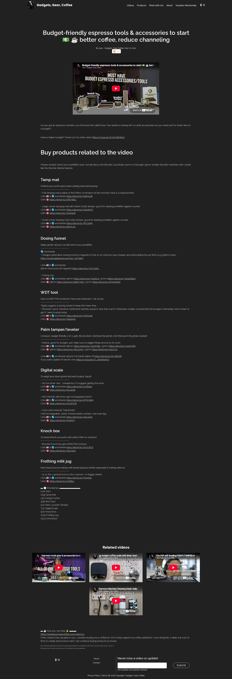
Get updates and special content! (132, 670)
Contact (96, 663)
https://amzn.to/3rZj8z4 (62, 481)
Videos (130, 5)
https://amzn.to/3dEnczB (79, 196)
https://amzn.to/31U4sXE (63, 390)
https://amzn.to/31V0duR (63, 213)
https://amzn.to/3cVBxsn (79, 386)
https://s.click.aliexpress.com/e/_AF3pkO (62, 258)
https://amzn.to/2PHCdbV (80, 400)
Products (141, 5)
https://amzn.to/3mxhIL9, (87, 278)
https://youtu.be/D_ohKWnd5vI (92, 359)
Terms (104, 675)
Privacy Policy (93, 675)
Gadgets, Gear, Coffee (54, 5)
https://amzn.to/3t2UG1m (63, 450)
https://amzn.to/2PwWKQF (106, 282)
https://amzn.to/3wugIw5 (79, 417)
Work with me (156, 5)
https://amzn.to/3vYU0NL (85, 268)
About (169, 5)
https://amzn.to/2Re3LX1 (63, 226)
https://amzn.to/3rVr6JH (62, 420)
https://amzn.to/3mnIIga (78, 477)
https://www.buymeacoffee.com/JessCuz (62, 634)
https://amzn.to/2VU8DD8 (108, 356)
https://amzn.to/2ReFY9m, (71, 282)
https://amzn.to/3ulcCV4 (104, 349)
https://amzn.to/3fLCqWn (79, 223)
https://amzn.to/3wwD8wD (122, 278)
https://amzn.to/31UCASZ (79, 447)
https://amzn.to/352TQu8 (79, 315)
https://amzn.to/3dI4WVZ (79, 209)
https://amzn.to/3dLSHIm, (70, 349)
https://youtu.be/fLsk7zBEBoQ (108, 137)
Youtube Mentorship (185, 5)
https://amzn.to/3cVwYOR (63, 403)
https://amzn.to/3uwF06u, (87, 346)
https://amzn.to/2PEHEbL (63, 199)
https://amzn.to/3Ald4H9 (63, 319)
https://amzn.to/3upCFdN (122, 346)
